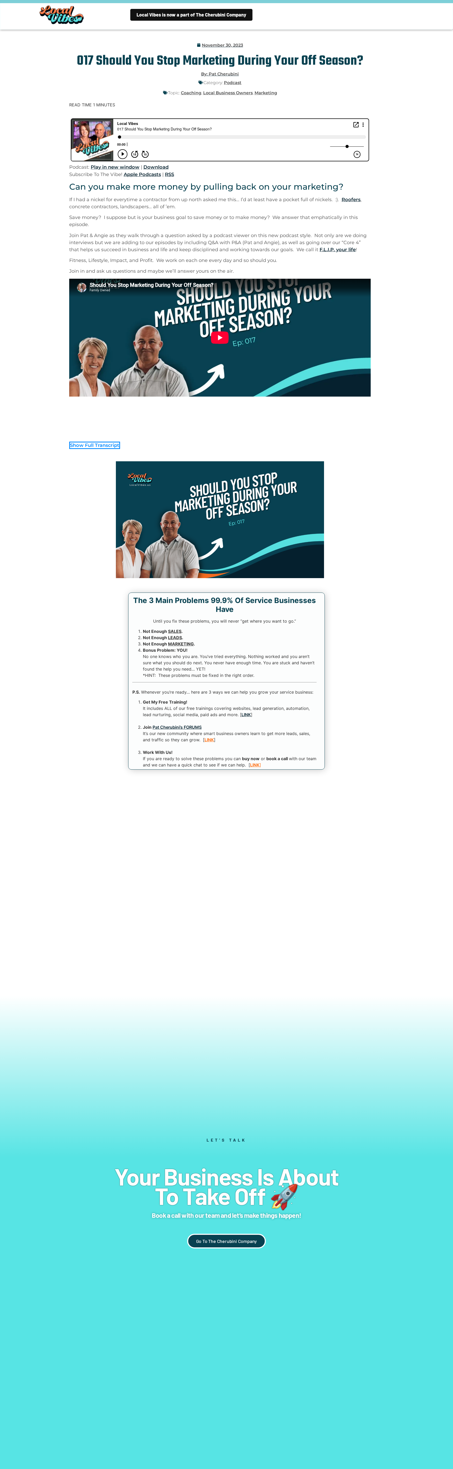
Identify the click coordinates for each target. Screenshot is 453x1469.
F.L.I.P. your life (338, 250)
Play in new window (115, 167)
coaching (191, 92)
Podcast (232, 82)
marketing (266, 92)
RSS (169, 174)
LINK (246, 714)
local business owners (228, 92)
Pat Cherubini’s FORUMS (177, 727)
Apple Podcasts (142, 174)
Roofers (351, 199)
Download (156, 167)
